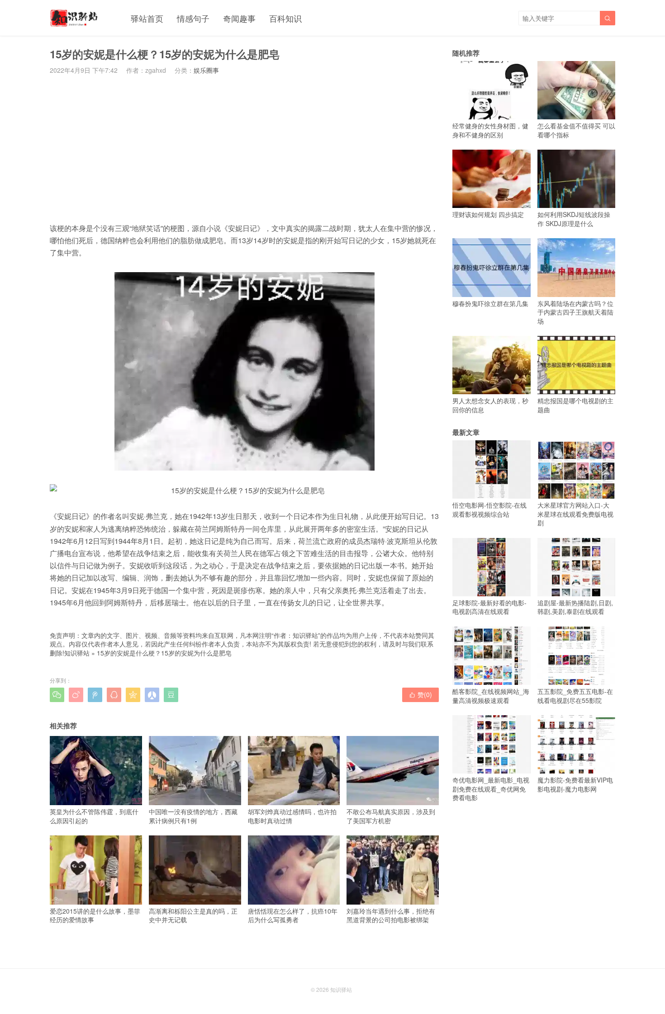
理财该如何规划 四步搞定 (488, 214)
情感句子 (193, 18)
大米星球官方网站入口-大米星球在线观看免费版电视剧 (575, 513)
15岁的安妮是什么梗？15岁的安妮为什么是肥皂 (164, 652)
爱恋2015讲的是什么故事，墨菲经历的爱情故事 (95, 915)
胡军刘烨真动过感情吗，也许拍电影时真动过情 (292, 816)
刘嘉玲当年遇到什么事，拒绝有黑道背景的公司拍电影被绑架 (391, 915)
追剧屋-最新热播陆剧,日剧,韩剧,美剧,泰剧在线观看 (575, 607)
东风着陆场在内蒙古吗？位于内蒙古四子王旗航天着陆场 (575, 312)
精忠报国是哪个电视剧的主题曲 (575, 405)
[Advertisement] (244, 148)
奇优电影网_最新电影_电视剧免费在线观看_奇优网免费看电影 (490, 788)
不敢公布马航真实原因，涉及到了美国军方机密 (391, 816)
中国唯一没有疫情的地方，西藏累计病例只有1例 (193, 816)
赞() (420, 694)
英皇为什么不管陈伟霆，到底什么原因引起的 (94, 816)
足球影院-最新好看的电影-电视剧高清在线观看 (489, 607)
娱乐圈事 (206, 70)
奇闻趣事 (239, 18)
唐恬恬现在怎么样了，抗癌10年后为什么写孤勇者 (292, 915)
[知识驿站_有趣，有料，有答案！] (74, 18)
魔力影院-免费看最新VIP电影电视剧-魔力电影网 (575, 784)
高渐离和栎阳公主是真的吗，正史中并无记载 (193, 915)
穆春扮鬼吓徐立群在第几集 (490, 303)
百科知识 (285, 18)
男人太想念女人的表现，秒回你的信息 (490, 405)
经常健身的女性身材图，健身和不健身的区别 (490, 130)
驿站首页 (147, 18)
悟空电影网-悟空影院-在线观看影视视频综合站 (489, 509)
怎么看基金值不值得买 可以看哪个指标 (576, 130)
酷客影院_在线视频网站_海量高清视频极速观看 (490, 696)
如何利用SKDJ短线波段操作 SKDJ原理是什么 (573, 219)
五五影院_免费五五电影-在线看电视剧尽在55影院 (575, 696)
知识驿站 (77, 652)
